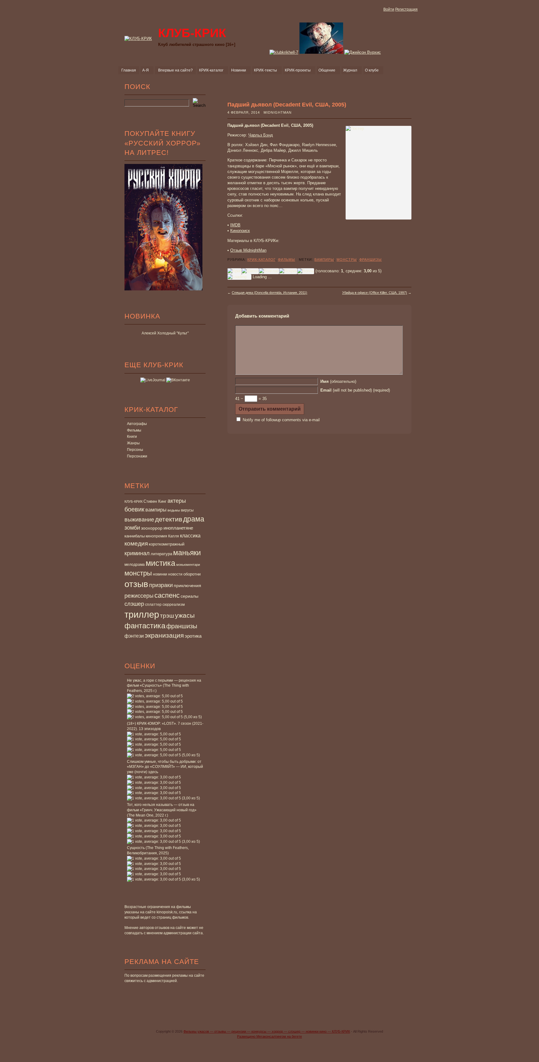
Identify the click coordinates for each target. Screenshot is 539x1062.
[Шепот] (250, 271)
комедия (136, 543)
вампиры (156, 509)
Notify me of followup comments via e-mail (281, 419)
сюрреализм (174, 604)
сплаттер (153, 604)
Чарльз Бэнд (260, 135)
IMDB (235, 225)
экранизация (164, 635)
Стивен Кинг (155, 501)
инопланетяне (178, 528)
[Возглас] (269, 271)
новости (175, 574)
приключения (187, 585)
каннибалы (134, 536)
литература (161, 553)
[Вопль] (305, 271)
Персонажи (137, 456)
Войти (388, 9)
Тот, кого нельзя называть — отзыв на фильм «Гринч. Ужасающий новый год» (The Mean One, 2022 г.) (162, 810)
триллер (141, 614)
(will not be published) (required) (355, 390)
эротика (193, 636)
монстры (138, 573)
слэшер (134, 604)
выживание (139, 519)
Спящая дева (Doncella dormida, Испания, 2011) (269, 292)
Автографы (137, 424)
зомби (132, 528)
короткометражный (166, 544)
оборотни (192, 574)
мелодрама (134, 564)
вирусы (187, 510)
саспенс (167, 595)
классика (190, 535)
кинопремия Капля (162, 536)
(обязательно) (338, 381)
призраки (161, 585)
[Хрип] (234, 271)
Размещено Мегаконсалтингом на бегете (269, 1036)
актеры (177, 501)
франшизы (181, 626)
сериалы (189, 596)
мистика (160, 563)
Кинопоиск (240, 230)
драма (193, 519)
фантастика (144, 626)
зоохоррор (152, 528)
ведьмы (174, 510)
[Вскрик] (288, 271)
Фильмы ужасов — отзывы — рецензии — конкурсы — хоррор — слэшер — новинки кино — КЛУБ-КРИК (266, 1031)
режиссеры (138, 595)
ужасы (185, 615)
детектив (168, 519)
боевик (134, 509)
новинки (160, 574)
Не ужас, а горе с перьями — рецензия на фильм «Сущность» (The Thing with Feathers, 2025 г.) (164, 685)
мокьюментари (188, 564)
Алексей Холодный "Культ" (165, 333)
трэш (167, 615)
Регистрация (406, 9)
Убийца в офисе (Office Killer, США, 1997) (374, 292)
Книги (132, 436)
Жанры (133, 443)
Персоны (135, 449)
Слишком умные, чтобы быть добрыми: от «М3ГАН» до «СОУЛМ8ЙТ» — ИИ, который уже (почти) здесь (165, 766)
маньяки (187, 553)
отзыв (136, 584)
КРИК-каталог (261, 259)
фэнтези (134, 636)
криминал (137, 553)
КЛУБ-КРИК (133, 501)
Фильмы (134, 430)
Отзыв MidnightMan (248, 250)
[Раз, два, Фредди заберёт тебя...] (321, 52)
